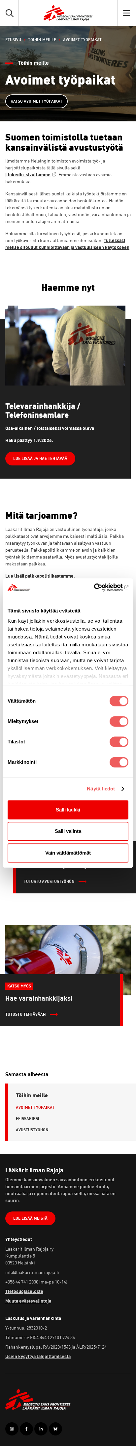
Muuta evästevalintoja (28, 1301)
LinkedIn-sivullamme (28, 174)
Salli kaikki (68, 809)
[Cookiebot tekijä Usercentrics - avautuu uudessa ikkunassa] (99, 587)
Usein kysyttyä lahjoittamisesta (38, 1356)
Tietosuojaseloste (24, 1291)
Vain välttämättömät (68, 853)
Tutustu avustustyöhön (49, 881)
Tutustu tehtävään (25, 1014)
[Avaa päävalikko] (126, 13)
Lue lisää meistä (30, 1218)
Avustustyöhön (32, 1129)
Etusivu (13, 39)
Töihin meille (42, 39)
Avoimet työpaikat (35, 1107)
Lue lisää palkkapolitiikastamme (39, 576)
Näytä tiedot (101, 788)
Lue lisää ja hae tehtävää (40, 458)
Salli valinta (68, 831)
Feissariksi (27, 1118)
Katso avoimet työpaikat (36, 101)
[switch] (119, 721)
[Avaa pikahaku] (9, 13)
